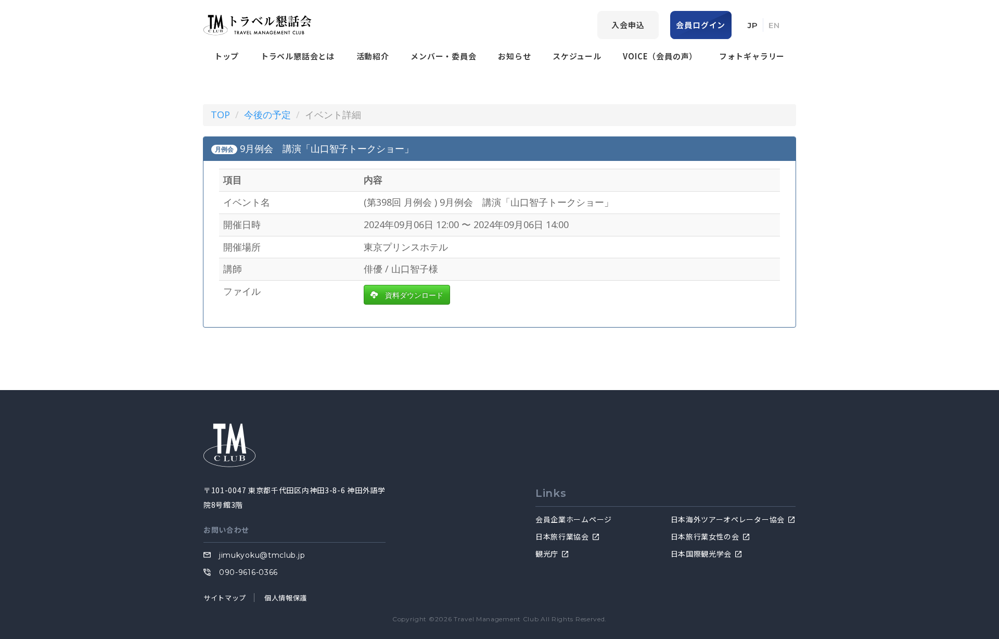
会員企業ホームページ (573, 519)
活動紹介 (372, 56)
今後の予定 (267, 114)
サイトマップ (224, 598)
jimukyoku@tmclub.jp (262, 555)
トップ (226, 56)
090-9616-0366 (248, 572)
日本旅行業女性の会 (705, 536)
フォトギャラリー (752, 56)
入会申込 (627, 24)
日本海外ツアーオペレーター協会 (728, 519)
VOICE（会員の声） (660, 56)
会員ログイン (700, 24)
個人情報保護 (285, 598)
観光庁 (546, 553)
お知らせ (514, 56)
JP (753, 25)
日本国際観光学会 (701, 553)
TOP (220, 114)
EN (774, 25)
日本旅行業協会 (562, 536)
